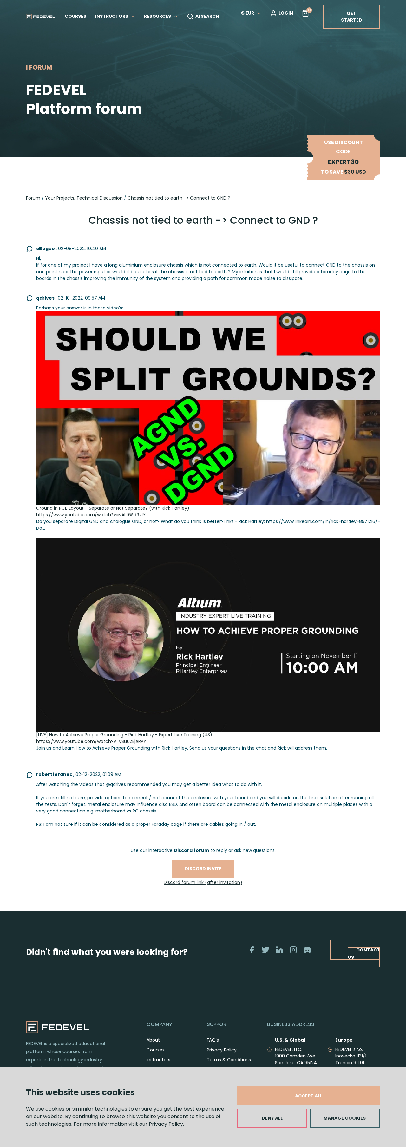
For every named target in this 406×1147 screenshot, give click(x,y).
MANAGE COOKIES (345, 1118)
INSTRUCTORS (112, 16)
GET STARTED (351, 16)
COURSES (75, 16)
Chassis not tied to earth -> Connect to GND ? (179, 198)
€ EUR (247, 13)
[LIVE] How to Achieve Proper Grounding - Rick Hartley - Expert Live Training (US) (124, 735)
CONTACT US (364, 953)
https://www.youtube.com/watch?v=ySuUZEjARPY (91, 741)
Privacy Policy (166, 1124)
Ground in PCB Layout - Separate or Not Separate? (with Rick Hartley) (112, 508)
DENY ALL (272, 1118)
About (153, 1040)
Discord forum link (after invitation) (203, 882)
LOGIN (285, 13)
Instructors (158, 1060)
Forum (33, 198)
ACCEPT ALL (308, 1096)
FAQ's (213, 1040)
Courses (156, 1050)
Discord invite (203, 868)
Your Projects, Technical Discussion (84, 198)
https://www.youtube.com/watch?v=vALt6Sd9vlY (91, 515)
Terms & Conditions (229, 1060)
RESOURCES (158, 16)
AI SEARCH (207, 16)
